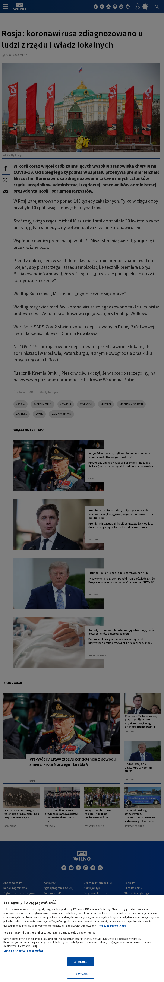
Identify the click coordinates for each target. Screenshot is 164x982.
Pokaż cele (80, 974)
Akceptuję (80, 962)
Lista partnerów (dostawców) (23, 951)
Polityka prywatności (112, 926)
